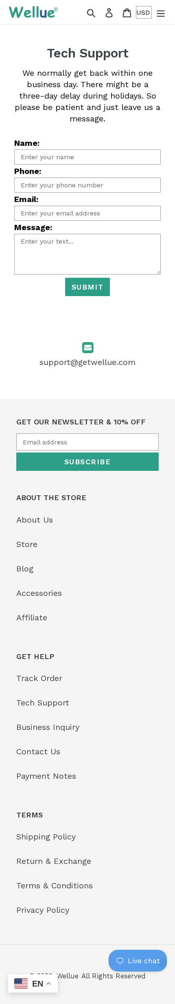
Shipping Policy (46, 836)
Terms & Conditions (54, 885)
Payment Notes (46, 776)
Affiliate (31, 617)
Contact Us (38, 751)
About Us (34, 520)
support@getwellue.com (87, 362)
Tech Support (42, 702)
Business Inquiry (47, 727)
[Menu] (161, 12)
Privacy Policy (42, 910)
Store (26, 544)
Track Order (39, 678)
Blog (24, 568)
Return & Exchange (53, 861)
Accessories (39, 593)
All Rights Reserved (113, 976)
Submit (88, 287)
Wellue (68, 976)
